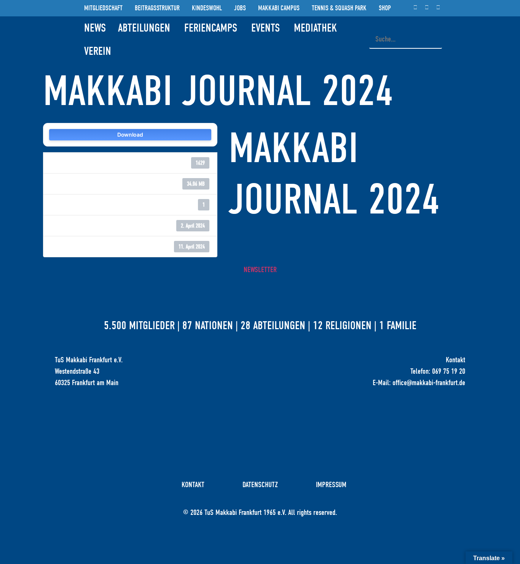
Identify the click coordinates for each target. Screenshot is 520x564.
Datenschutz (260, 484)
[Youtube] (438, 7)
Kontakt (193, 484)
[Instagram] (415, 7)
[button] (405, 24)
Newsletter (260, 269)
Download (130, 134)
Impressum (331, 484)
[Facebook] (427, 7)
